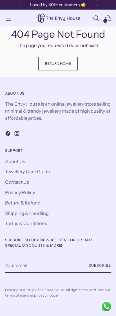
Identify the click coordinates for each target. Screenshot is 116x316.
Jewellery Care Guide (27, 171)
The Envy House (50, 290)
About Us (15, 161)
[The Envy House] (58, 18)
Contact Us (17, 182)
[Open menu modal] (8, 18)
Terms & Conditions (26, 223)
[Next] (96, 5)
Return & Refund (23, 203)
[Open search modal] (96, 18)
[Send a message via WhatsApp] (106, 306)
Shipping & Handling (27, 213)
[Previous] (19, 5)
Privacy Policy (20, 192)
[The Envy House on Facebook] (8, 134)
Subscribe (100, 265)
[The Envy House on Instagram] (17, 134)
